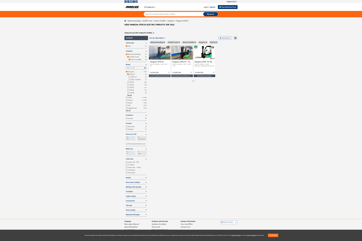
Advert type (130, 43)
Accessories (130, 201)
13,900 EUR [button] (176, 72)
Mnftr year (129, 149)
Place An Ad (156, 227)
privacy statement (252, 235)
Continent (129, 115)
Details (128, 177)
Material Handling (134, 21)
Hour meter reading (133, 182)
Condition (129, 191)
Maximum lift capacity (133, 187)
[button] (136, 38)
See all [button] (129, 95)
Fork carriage (130, 210)
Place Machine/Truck (228, 7)
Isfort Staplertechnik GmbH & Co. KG (182, 76)
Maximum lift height (133, 214)
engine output (131, 196)
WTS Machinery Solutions (204, 76)
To (138, 151)
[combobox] (221, 222)
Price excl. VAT (131, 134)
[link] (160, 52)
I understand (273, 235)
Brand (128, 64)
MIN (127, 137)
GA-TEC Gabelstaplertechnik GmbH (159, 76)
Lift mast (129, 205)
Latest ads (129, 159)
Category (129, 51)
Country (129, 123)
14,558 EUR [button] (199, 72)
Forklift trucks (148, 21)
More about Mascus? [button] (131, 224)
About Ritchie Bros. (131, 227)
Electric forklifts (160, 21)
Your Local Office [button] (187, 224)
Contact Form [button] (185, 227)
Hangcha (171, 21)
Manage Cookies (236, 235)
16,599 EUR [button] (154, 72)
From (127, 151)
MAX (139, 137)
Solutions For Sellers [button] (159, 224)
